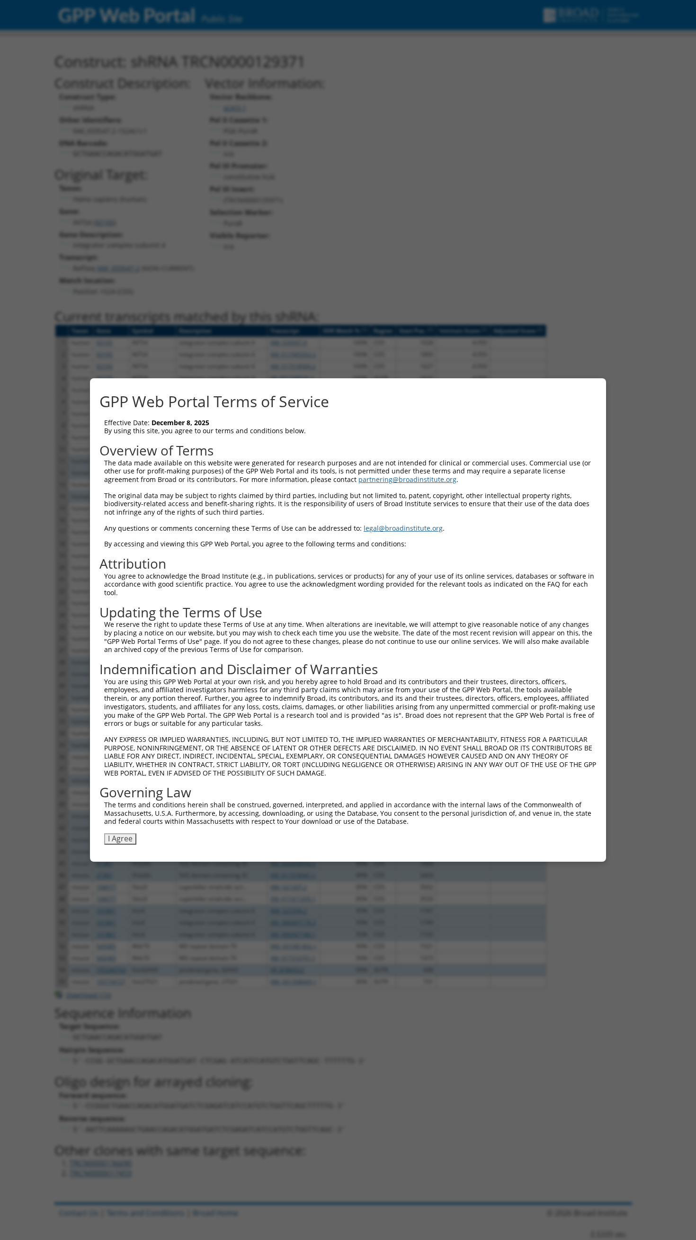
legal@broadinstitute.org (403, 528)
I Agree (120, 838)
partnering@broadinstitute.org (407, 479)
